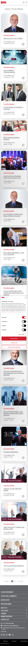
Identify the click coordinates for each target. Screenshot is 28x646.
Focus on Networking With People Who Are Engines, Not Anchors (14, 292)
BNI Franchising (6, 603)
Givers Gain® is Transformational (9, 71)
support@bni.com (10, 625)
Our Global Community (9, 596)
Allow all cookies (14, 338)
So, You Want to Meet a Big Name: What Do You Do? (13, 215)
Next (21, 581)
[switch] (24, 321)
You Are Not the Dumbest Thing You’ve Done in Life (12, 177)
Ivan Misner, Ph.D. (10, 41)
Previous (6, 581)
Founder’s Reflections (11, 452)
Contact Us (5, 619)
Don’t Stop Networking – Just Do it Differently (14, 253)
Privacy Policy (12, 312)
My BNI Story (5, 600)
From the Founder (9, 35)
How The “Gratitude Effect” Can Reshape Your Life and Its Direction (14, 373)
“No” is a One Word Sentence (14, 565)
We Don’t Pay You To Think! (13, 38)
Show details (21, 334)
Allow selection (14, 342)
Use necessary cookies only (14, 347)
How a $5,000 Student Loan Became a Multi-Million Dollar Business (13, 413)
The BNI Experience (7, 592)
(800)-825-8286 (8, 623)
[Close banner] (26, 297)
